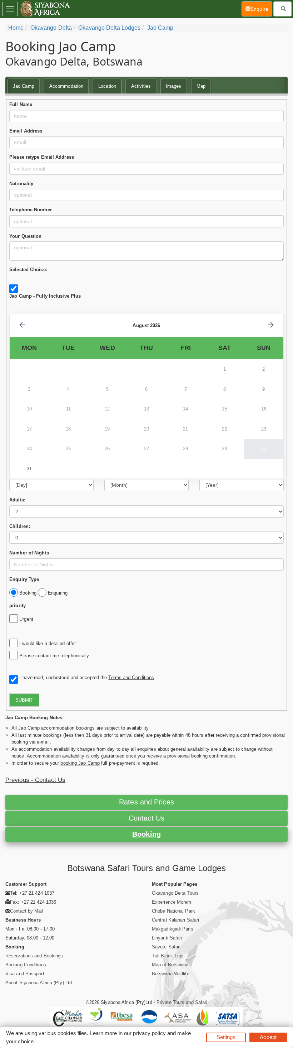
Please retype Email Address (41, 157)
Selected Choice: (28, 269)
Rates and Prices (146, 802)
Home (16, 28)
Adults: (17, 500)
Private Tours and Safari (182, 1002)
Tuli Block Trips (168, 955)
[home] (44, 9)
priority (17, 605)
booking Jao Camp (80, 763)
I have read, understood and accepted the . (85, 677)
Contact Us (146, 818)
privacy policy (149, 1033)
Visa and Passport (24, 973)
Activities (141, 86)
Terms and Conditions (131, 677)
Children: (19, 526)
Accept (268, 1037)
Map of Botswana (170, 964)
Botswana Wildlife (170, 973)
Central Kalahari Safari (175, 920)
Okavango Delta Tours (175, 893)
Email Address (25, 131)
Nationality (21, 183)
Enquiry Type (24, 579)
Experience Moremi (172, 902)
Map (201, 86)
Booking (146, 834)
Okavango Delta (51, 28)
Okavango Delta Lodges (109, 28)
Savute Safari (166, 947)
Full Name (20, 104)
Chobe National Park (173, 911)
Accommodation (66, 86)
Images (174, 86)
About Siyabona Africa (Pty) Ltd (38, 982)
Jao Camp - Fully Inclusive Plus (45, 296)
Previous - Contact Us (35, 780)
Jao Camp (160, 28)
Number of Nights (29, 553)
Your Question (25, 236)
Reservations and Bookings (34, 955)
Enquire (261, 9)
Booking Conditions (25, 964)
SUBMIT (24, 700)
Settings (226, 1037)
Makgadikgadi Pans (172, 929)
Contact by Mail (26, 911)
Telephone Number (30, 209)
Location (107, 86)
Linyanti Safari (167, 938)
